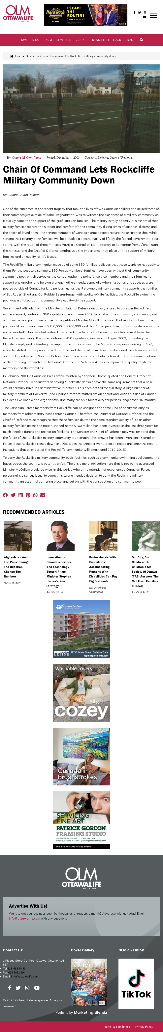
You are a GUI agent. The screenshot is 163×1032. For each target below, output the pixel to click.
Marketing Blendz (90, 1012)
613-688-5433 (16, 968)
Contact (82, 39)
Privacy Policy (144, 1026)
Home (23, 39)
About (36, 39)
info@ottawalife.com (24, 918)
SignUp (130, 39)
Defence (31, 56)
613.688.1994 (16, 972)
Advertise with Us (58, 39)
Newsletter (100, 39)
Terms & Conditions (117, 1026)
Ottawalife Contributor (27, 157)
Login (117, 39)
